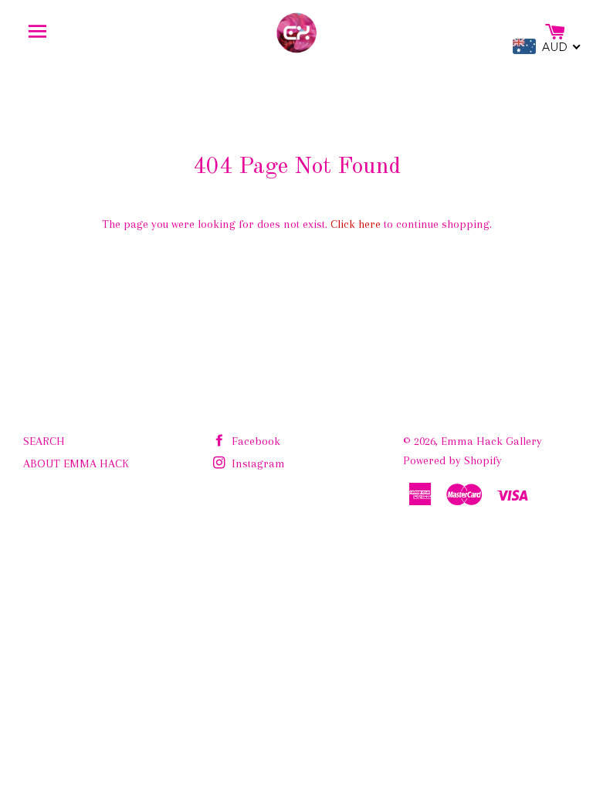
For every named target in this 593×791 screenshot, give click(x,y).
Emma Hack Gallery (491, 441)
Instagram (257, 463)
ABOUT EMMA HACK (76, 463)
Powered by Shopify (452, 460)
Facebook (254, 441)
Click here (355, 224)
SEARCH (44, 441)
